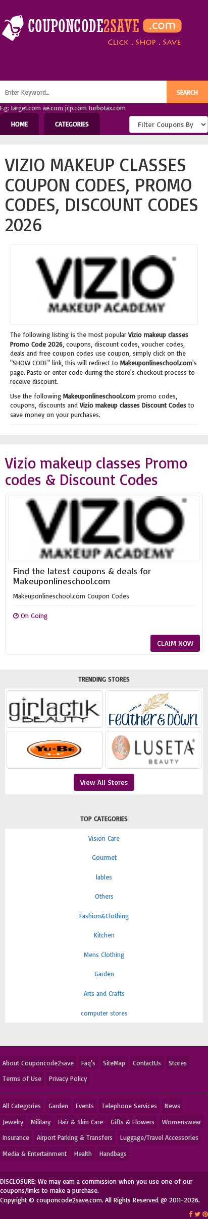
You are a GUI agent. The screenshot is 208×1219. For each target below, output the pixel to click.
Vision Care (104, 838)
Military (40, 1122)
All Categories (22, 1106)
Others (104, 896)
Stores (178, 1063)
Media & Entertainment (35, 1153)
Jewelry (13, 1122)
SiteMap (114, 1063)
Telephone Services (129, 1106)
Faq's (88, 1063)
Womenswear (181, 1122)
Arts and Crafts (104, 993)
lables (104, 877)
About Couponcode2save (38, 1063)
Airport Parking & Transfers (75, 1137)
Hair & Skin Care (80, 1122)
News (172, 1106)
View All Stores (104, 782)
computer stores (104, 1013)
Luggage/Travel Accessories (159, 1137)
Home (19, 124)
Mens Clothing (104, 955)
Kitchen (104, 935)
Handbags (113, 1153)
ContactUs (147, 1063)
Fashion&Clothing (104, 916)
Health (83, 1153)
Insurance (16, 1137)
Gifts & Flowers (132, 1122)
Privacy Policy (68, 1078)
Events (85, 1106)
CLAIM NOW (175, 643)
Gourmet (104, 857)
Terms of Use (22, 1078)
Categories (72, 124)
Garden (104, 974)
